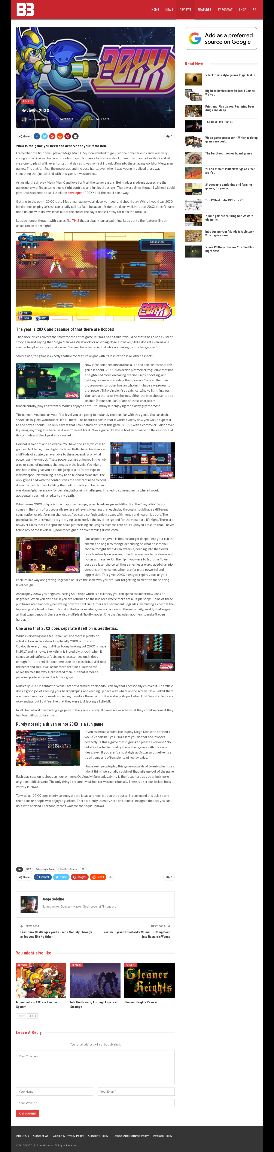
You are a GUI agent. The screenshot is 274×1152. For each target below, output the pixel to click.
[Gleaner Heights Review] (149, 980)
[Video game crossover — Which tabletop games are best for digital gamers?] (193, 142)
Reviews (186, 9)
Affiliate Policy (162, 1135)
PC (83, 869)
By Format (225, 9)
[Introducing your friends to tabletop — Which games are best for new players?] (193, 236)
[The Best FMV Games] (193, 126)
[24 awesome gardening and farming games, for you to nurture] (193, 189)
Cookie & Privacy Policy (68, 1135)
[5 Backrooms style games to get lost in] (193, 79)
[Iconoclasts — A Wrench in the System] (41, 980)
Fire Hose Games (68, 869)
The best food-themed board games (228, 153)
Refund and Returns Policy (131, 1135)
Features (204, 9)
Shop (242, 9)
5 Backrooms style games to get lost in (230, 75)
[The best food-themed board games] (193, 158)
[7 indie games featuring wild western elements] (193, 220)
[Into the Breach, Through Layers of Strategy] (95, 980)
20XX (28, 869)
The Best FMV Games (219, 122)
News (169, 9)
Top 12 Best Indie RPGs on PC (224, 200)
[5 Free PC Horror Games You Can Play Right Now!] (193, 252)
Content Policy (98, 1135)
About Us (22, 1135)
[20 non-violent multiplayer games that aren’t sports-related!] (193, 173)
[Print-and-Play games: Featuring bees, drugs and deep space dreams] (193, 111)
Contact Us (41, 1135)
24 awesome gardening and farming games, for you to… (228, 186)
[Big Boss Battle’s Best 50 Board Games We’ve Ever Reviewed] (193, 95)
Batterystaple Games (45, 869)
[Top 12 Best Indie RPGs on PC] (193, 205)
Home (155, 9)
